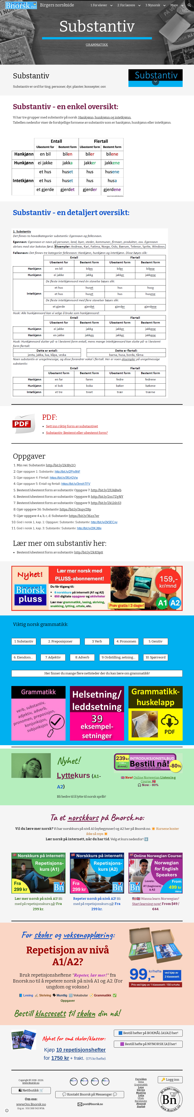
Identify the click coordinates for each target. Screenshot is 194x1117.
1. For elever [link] (99, 5)
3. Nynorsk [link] (153, 5)
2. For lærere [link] (126, 5)
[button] (189, 5)
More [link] (174, 5)
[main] (97, 32)
